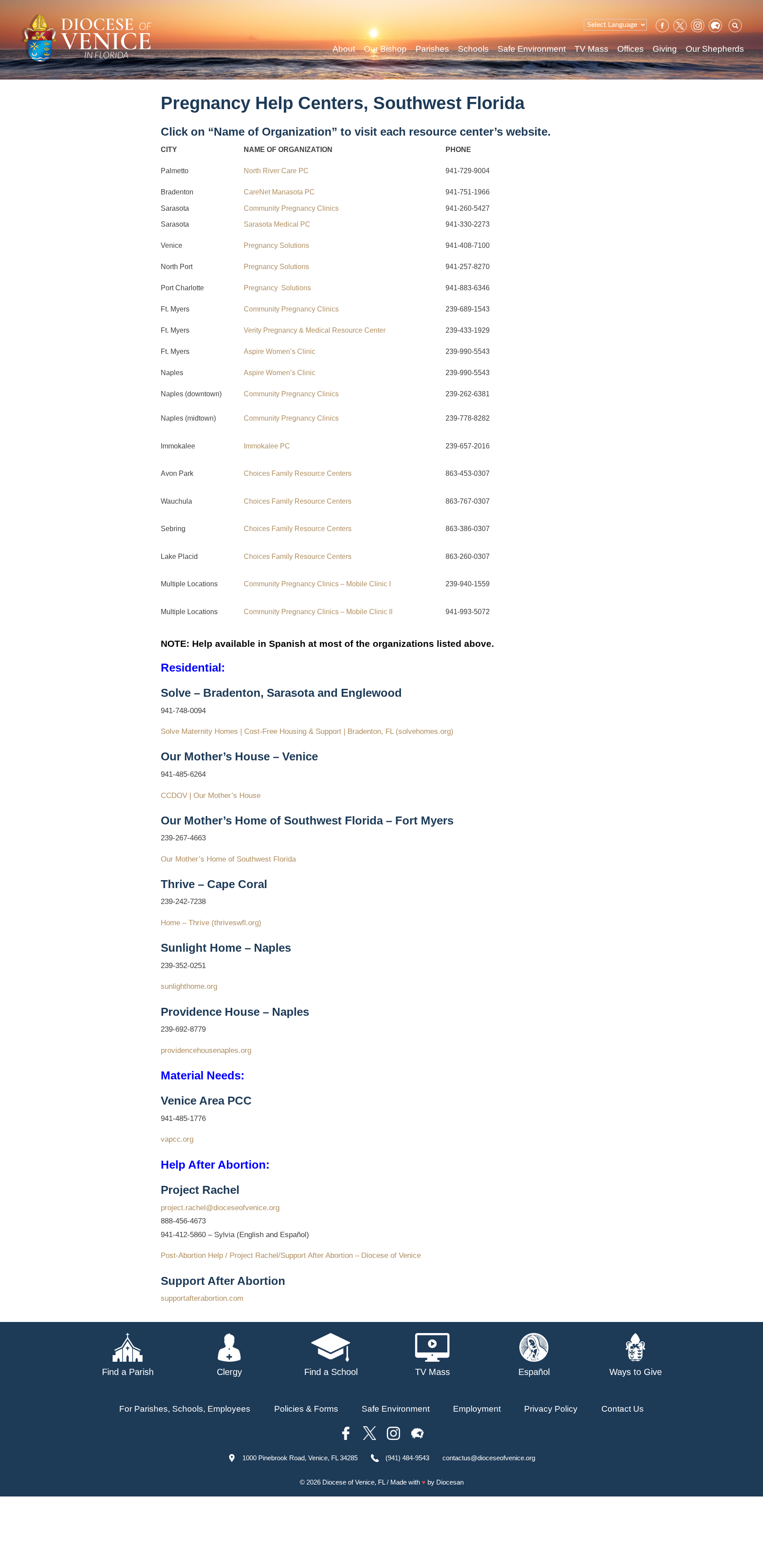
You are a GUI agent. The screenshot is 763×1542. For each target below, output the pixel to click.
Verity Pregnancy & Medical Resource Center (314, 330)
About (343, 48)
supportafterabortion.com (202, 1298)
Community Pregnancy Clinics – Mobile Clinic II (318, 611)
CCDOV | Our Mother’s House (211, 795)
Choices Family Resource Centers (297, 473)
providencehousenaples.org (206, 1050)
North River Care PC (276, 171)
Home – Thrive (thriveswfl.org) (211, 923)
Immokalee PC (267, 446)
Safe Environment (532, 48)
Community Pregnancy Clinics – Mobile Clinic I (317, 584)
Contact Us (622, 1408)
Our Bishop (385, 48)
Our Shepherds (715, 48)
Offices (630, 48)
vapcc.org (177, 1139)
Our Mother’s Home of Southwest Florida (228, 859)
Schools (473, 48)
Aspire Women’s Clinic (279, 351)
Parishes (432, 48)
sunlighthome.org (189, 986)
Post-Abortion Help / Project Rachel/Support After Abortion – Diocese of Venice (291, 1255)
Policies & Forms (306, 1408)
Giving (665, 48)
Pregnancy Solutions (276, 245)
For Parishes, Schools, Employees (184, 1408)
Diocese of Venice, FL (353, 1482)
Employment (477, 1408)
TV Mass (591, 48)
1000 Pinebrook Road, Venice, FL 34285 (300, 1458)
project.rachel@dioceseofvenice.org (220, 1208)
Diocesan (450, 1482)
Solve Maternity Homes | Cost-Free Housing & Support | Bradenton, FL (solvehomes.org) (307, 731)
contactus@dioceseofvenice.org (488, 1458)
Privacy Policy (551, 1408)
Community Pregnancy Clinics (291, 208)
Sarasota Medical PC (277, 224)
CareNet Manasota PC (279, 192)
